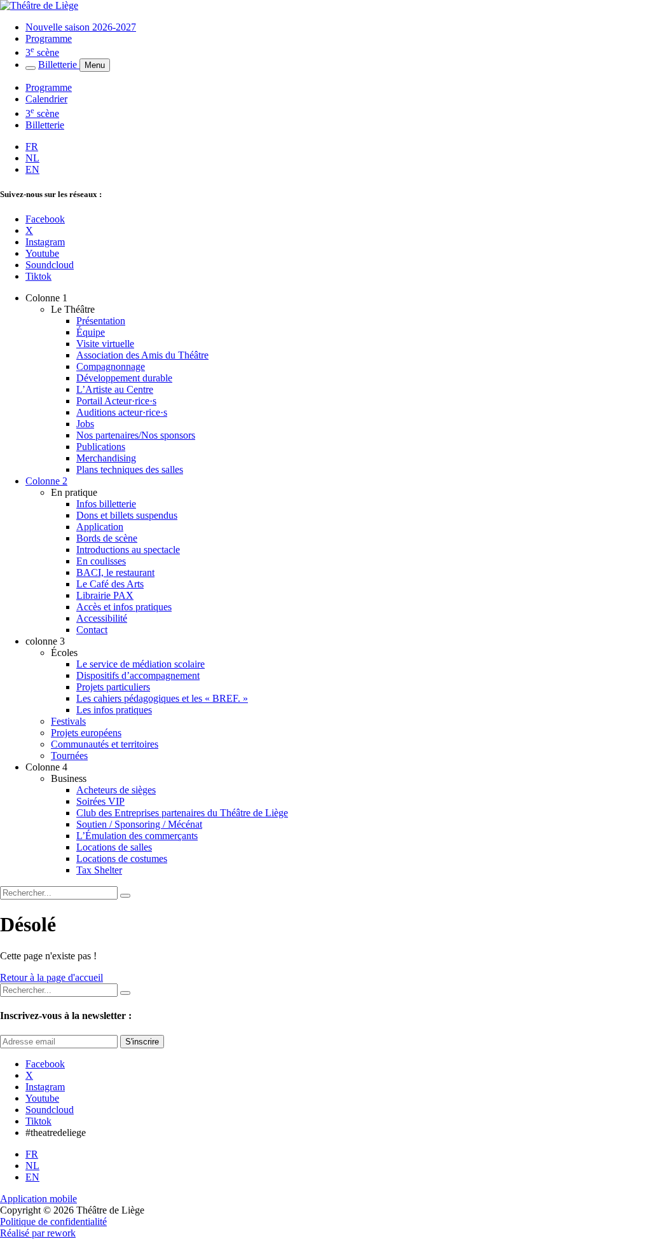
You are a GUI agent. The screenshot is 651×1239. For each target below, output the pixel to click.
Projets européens (86, 732)
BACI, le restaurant (115, 572)
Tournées (69, 755)
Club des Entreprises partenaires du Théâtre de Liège (182, 812)
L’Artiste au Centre (114, 389)
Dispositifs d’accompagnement (138, 675)
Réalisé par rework (38, 1233)
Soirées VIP (100, 801)
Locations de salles (114, 847)
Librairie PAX (105, 595)
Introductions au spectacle (128, 549)
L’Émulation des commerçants (137, 835)
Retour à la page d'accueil (51, 977)
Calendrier (46, 98)
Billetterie (58, 64)
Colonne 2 (46, 481)
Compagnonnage (110, 366)
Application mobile (38, 1198)
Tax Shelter (99, 870)
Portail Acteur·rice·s (116, 400)
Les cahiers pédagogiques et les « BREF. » (162, 698)
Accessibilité (101, 618)
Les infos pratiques (114, 709)
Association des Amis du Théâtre (142, 355)
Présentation (100, 320)
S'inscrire (142, 1041)
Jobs (85, 423)
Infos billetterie (106, 503)
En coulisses (101, 561)
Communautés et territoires (104, 744)
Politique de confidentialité (53, 1221)
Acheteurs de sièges (116, 789)
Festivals (68, 721)
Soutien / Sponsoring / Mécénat (139, 824)
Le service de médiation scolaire (140, 664)
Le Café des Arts (110, 583)
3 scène (42, 52)
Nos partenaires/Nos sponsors (135, 435)
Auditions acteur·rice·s (121, 412)
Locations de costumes (121, 858)
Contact (91, 629)
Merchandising (106, 458)
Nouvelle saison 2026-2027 (80, 27)
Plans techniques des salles (129, 469)
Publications (100, 446)
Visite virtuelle (105, 343)
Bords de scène (106, 538)
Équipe (90, 332)
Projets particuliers (113, 686)
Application (99, 526)
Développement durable (124, 378)
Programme (48, 38)
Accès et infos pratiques (124, 606)
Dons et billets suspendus (126, 515)
